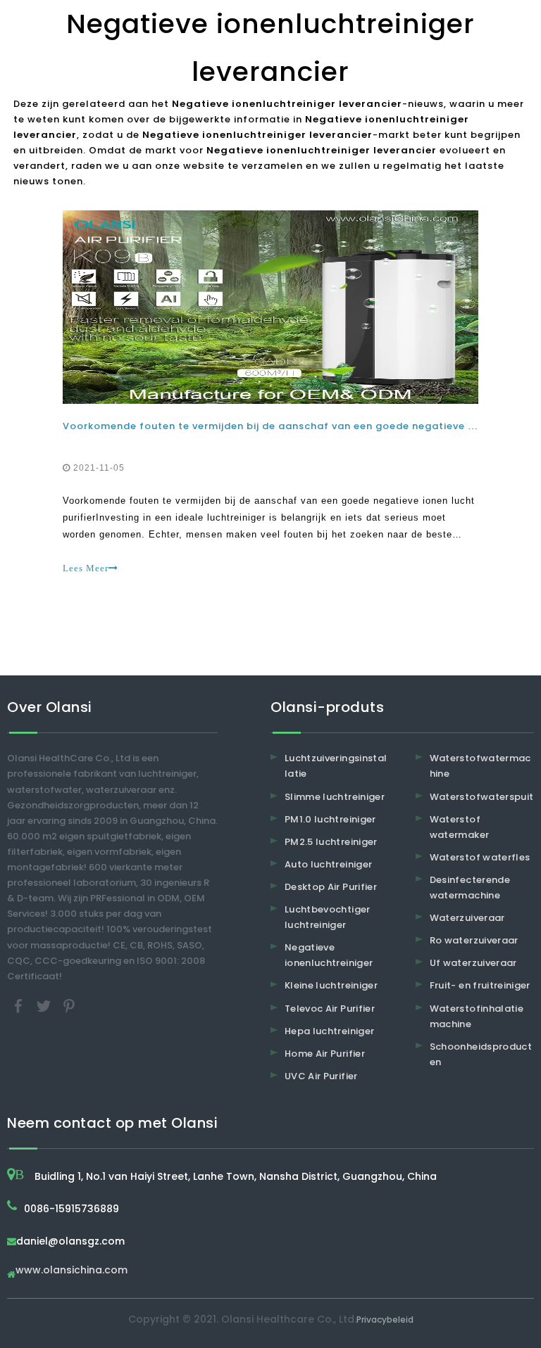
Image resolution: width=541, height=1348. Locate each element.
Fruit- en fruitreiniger (480, 985)
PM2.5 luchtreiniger (331, 841)
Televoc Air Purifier (330, 1008)
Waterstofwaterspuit (482, 796)
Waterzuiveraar (467, 917)
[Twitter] (45, 1005)
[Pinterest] (69, 1005)
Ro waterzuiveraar (474, 940)
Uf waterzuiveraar (473, 962)
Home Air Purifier (325, 1053)
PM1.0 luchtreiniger (330, 819)
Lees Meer (85, 568)
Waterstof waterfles (480, 857)
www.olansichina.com (71, 1271)
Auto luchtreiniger (328, 864)
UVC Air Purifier (321, 1076)
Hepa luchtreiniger (329, 1031)
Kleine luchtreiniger (331, 985)
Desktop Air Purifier (331, 887)
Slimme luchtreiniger (335, 796)
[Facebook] (19, 1005)
